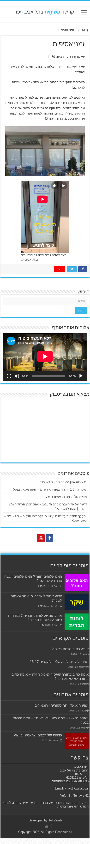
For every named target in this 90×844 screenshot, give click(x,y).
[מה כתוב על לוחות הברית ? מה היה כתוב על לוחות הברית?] (77, 621)
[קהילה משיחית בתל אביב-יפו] (45, 11)
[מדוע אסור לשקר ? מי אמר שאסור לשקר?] (77, 602)
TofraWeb (55, 820)
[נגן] (80, 376)
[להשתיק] (16, 376)
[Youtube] (41, 538)
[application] (45, 357)
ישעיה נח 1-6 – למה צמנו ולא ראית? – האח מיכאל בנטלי (49, 489)
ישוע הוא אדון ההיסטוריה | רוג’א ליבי (63, 482)
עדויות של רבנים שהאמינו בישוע (66, 497)
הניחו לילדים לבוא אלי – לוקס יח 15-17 (59, 662)
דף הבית (84, 30)
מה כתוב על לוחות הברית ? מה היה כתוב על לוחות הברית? (35, 617)
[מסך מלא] (9, 376)
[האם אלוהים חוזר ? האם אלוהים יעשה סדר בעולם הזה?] (77, 582)
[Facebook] (49, 538)
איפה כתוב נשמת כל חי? (70, 649)
